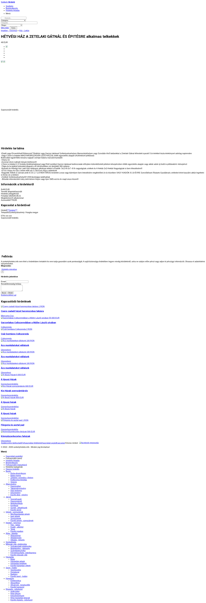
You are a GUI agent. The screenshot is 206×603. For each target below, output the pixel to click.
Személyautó (16, 499)
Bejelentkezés (12, 463)
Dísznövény (15, 493)
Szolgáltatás (11, 542)
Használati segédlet (14, 456)
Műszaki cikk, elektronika (16, 544)
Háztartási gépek (17, 561)
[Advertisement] (72, 127)
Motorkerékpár (16, 503)
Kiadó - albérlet (16, 527)
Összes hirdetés (12, 469)
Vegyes (13, 482)
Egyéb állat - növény (19, 495)
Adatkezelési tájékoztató (11, 443)
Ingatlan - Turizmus (9, 31)
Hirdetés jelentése (9, 269)
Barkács (13, 574)
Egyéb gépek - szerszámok (21, 521)
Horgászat (14, 572)
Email (3, 282)
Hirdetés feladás (13, 461)
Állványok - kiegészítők (20, 585)
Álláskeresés (15, 538)
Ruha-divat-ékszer (18, 473)
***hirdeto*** (12, 210)
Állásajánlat (15, 536)
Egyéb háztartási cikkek (20, 566)
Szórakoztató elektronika (20, 546)
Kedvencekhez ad (8, 295)
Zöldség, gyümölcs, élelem (21, 478)
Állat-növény (11, 484)
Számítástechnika (18, 551)
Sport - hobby (11, 568)
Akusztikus (15, 583)
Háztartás (10, 557)
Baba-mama (15, 476)
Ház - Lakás (24, 31)
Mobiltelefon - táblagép (20, 548)
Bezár (4, 293)
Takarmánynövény (18, 488)
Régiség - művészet (14, 589)
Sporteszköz (15, 570)
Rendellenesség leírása (11, 284)
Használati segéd (49, 443)
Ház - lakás (15, 525)
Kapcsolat (60, 443)
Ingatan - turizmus (13, 523)
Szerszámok (15, 518)
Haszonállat (15, 486)
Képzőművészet (17, 596)
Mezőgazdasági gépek (20, 514)
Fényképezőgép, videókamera (23, 553)
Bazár (8, 471)
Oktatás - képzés (17, 540)
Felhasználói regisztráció (16, 465)
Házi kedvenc (16, 491)
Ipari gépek (15, 516)
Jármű (8, 497)
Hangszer (10, 578)
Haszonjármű (16, 501)
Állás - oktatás (12, 533)
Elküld (10, 293)
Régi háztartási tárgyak (20, 598)
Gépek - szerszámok (14, 512)
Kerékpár (14, 506)
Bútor (12, 559)
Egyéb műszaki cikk (18, 555)
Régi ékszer (15, 594)
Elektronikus (15, 581)
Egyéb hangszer (17, 587)
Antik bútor (15, 591)
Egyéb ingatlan (16, 531)
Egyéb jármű (15, 510)
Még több (5, 28)
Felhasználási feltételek (32, 443)
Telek (12, 529)
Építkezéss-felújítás (18, 480)
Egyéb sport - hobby (18, 576)
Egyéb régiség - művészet (21, 600)
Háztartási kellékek (18, 563)
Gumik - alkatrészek (18, 508)
